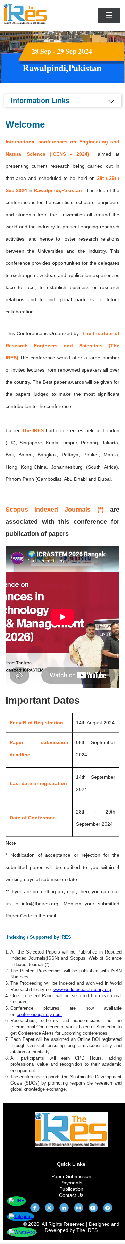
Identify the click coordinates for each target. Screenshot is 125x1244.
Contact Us (71, 1195)
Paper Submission (71, 1176)
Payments (71, 1182)
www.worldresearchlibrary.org (82, 989)
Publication (71, 1189)
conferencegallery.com (39, 1014)
